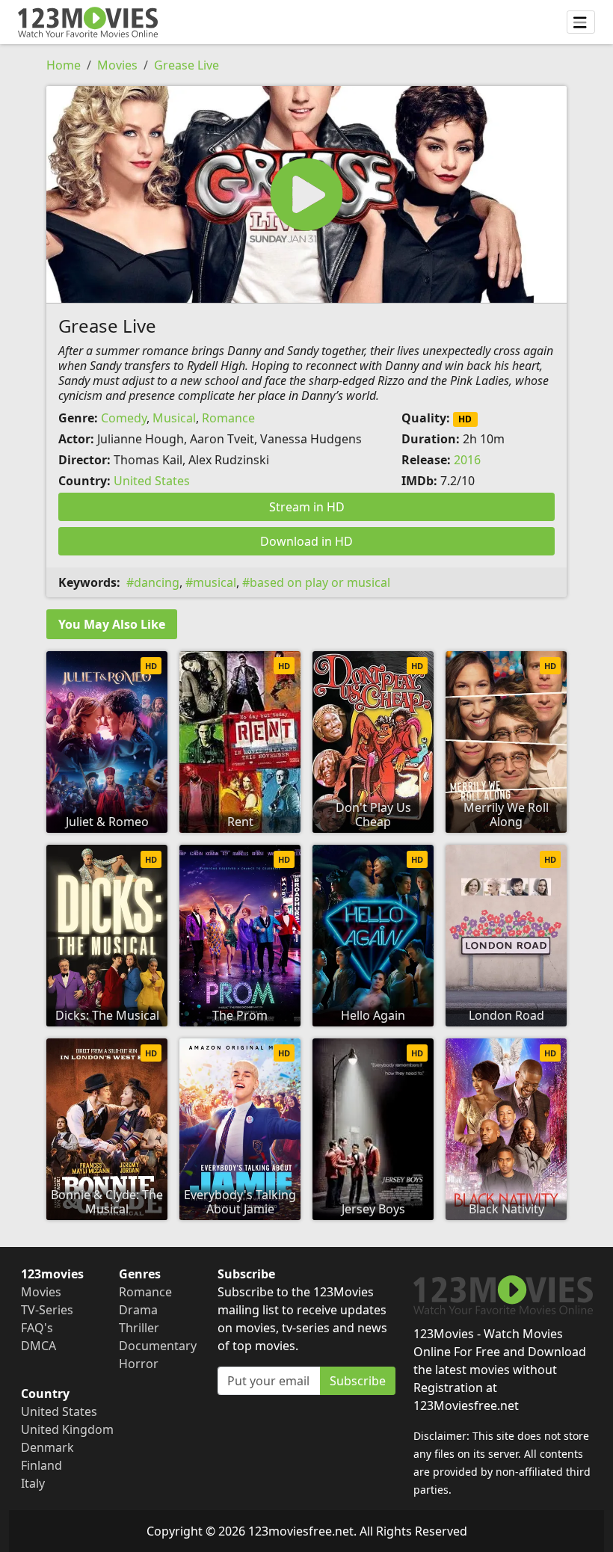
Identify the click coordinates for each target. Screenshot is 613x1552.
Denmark (47, 1447)
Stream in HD (307, 507)
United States (152, 480)
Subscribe (358, 1381)
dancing (156, 582)
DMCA (38, 1345)
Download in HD (306, 541)
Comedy (124, 418)
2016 (467, 460)
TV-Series (47, 1310)
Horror (138, 1363)
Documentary (158, 1345)
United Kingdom (67, 1429)
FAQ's (37, 1327)
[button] (306, 194)
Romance (228, 418)
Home (63, 65)
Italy (33, 1483)
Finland (41, 1465)
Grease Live (186, 65)
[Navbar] (581, 22)
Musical (174, 418)
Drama (138, 1310)
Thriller (139, 1327)
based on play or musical (320, 582)
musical (214, 582)
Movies (117, 65)
